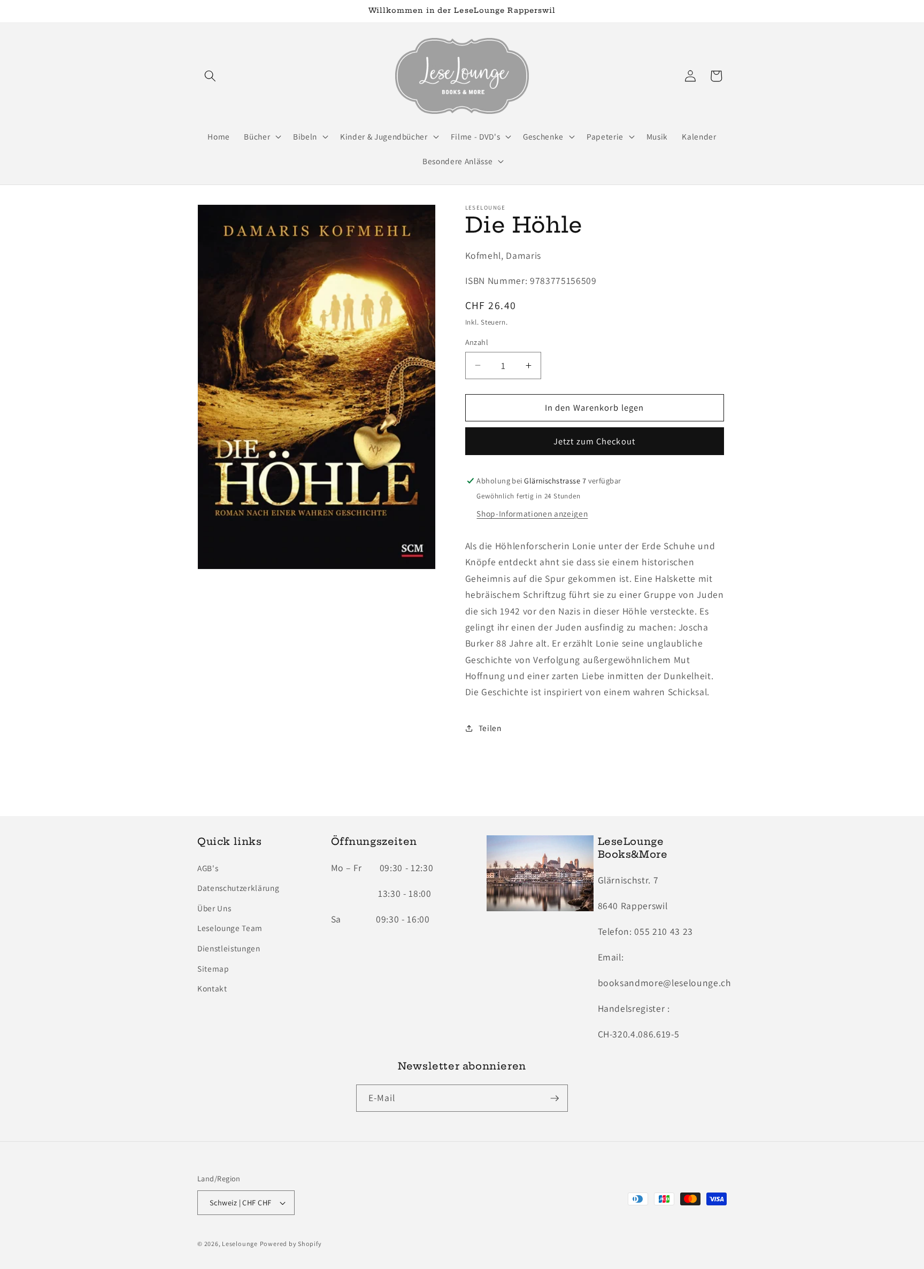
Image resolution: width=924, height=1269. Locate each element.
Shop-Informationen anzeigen (532, 513)
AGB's (207, 868)
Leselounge (240, 1244)
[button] (210, 76)
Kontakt (212, 988)
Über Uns (214, 908)
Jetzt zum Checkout (594, 441)
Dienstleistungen (228, 948)
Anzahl (477, 342)
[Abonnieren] (554, 1098)
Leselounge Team (230, 928)
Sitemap (213, 968)
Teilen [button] (490, 727)
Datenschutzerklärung (238, 887)
